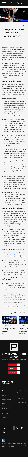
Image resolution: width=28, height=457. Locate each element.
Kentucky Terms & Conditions (6, 407)
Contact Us (4, 417)
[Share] (23, 25)
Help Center (4, 420)
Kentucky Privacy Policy (5, 403)
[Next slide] (26, 325)
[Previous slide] (1, 325)
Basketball (7, 41)
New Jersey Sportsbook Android (21, 401)
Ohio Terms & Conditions (5, 414)
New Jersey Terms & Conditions (6, 399)
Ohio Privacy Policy (6, 411)
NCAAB (13, 41)
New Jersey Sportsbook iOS (20, 397)
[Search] (21, 3)
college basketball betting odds (15, 255)
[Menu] (25, 3)
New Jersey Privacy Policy (6, 396)
